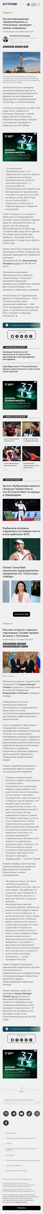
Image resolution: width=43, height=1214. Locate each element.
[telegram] (14, 1113)
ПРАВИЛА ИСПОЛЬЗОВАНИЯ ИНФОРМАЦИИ (23, 1160)
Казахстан (21, 644)
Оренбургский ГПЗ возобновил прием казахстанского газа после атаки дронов (21, 369)
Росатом (19, 47)
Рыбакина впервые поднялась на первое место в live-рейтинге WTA (21, 531)
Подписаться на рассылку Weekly (19, 1100)
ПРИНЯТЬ (21, 1208)
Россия (24, 646)
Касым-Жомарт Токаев (12, 646)
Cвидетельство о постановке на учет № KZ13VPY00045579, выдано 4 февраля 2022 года (18, 1191)
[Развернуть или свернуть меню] (38, 4)
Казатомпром (9, 47)
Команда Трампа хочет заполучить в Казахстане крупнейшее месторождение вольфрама (19, 356)
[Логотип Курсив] (10, 4)
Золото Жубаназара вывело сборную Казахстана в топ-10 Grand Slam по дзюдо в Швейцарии (21, 490)
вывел (17, 263)
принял (15, 996)
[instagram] (6, 1113)
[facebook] (6, 1123)
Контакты (10, 1155)
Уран (26, 47)
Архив (8, 1143)
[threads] (37, 1113)
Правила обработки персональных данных (21, 1149)
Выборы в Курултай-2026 (16, 1171)
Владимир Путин (10, 644)
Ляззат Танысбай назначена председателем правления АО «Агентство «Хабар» (21, 572)
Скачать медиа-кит (14, 1165)
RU (33, 5)
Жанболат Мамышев (20, 36)
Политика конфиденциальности (20, 1138)
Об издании (11, 1133)
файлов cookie (21, 1202)
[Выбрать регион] (28, 4)
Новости (7, 12)
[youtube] (21, 1113)
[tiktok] (29, 1113)
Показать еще (21, 614)
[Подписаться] (38, 1102)
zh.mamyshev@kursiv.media (19, 42)
